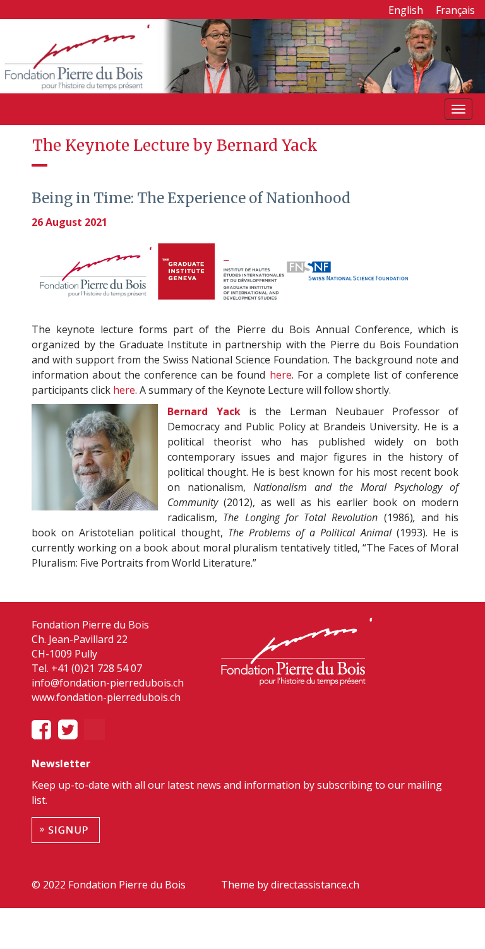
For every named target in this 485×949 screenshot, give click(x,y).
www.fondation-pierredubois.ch (106, 697)
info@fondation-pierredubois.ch (108, 683)
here (281, 375)
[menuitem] (405, 10)
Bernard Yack (208, 411)
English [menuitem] (405, 10)
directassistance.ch (313, 885)
